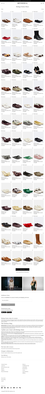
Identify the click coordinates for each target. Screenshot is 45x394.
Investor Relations (25, 371)
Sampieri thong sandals (27, 144)
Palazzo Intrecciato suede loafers (28, 25)
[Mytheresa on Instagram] (11, 388)
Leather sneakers (15, 25)
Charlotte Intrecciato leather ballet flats (7, 127)
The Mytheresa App (25, 365)
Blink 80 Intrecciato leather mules (17, 178)
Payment (2, 368)
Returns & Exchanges (4, 371)
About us (23, 364)
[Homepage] (22, 3)
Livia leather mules (37, 59)
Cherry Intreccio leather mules (6, 144)
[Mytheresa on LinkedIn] (2, 388)
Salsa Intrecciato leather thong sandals (7, 195)
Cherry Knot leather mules (5, 161)
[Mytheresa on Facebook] (5, 388)
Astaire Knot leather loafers (16, 76)
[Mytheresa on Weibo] (17, 388)
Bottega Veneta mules (10, 343)
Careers (23, 370)
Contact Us (3, 365)
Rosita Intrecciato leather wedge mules (18, 59)
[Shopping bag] (43, 3)
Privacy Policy (3, 379)
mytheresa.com (12, 391)
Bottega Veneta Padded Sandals (30, 343)
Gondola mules (14, 212)
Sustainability (24, 367)
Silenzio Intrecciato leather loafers (28, 42)
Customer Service (4, 364)
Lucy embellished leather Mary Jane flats (29, 76)
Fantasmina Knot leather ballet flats (18, 42)
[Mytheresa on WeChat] (20, 388)
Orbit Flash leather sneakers (38, 161)
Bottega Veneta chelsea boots (19, 343)
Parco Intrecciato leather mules (6, 59)
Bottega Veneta (3, 325)
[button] (9, 11)
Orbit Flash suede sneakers (16, 93)
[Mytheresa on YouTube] (14, 388)
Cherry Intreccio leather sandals (17, 144)
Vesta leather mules (26, 93)
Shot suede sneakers (4, 25)
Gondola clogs (25, 195)
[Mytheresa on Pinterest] (8, 388)
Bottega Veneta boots (18, 333)
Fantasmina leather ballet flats (6, 42)
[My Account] (41, 3)
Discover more (3, 343)
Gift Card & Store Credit (5, 367)
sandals (23, 335)
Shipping (2, 370)
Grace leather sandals (37, 76)
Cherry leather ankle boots (38, 42)
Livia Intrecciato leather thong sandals (29, 59)
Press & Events (24, 368)
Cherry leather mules (4, 178)
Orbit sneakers (14, 127)
